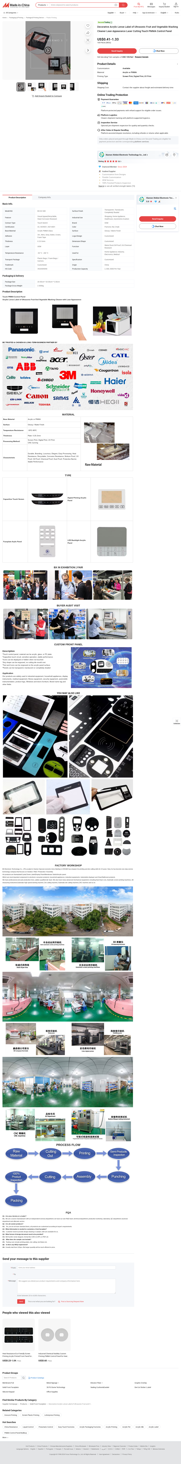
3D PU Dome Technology (56, 1387)
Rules (177, 12)
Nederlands (95, 1449)
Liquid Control (28, 1427)
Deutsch (86, 1449)
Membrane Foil (8, 1383)
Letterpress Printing (52, 1415)
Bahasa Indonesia (159, 1449)
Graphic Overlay (141, 1383)
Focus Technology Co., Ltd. (74, 1454)
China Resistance (11, 1427)
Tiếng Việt (146, 1449)
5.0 (148, 201)
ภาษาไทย (131, 1449)
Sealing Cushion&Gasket (99, 1387)
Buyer (122, 12)
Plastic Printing (51, 18)
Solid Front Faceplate (10, 1387)
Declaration (116, 1454)
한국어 (110, 1449)
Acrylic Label (153, 1427)
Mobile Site (144, 1446)
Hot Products (30, 1446)
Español (40, 1449)
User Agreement (104, 1454)
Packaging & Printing (16, 18)
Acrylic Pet (126, 1427)
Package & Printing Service (35, 18)
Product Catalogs (37, 1378)
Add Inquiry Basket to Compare (48, 96)
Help (134, 12)
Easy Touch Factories (66, 1427)
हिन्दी (123, 1449)
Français (58, 1449)
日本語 (117, 1449)
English (33, 1449)
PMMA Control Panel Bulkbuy (15, 1433)
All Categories (11, 12)
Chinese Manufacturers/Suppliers (61, 1446)
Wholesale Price (94, 1446)
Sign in (176, 6)
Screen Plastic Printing (30, 1415)
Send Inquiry (117, 51)
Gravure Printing (10, 1415)
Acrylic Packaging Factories (90, 1427)
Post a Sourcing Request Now (71, 1301)
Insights (152, 1446)
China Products (42, 1446)
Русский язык (68, 1449)
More (4, 1437)
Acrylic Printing (111, 1427)
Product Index (133, 1446)
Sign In (101, 186)
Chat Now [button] (160, 51)
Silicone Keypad (8, 1392)
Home (4, 18)
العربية (104, 1449)
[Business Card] (175, 208)
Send (21, 1301)
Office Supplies (52, 1392)
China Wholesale (80, 1446)
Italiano (78, 1449)
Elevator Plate (95, 1383)
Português (49, 1449)
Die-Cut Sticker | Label (143, 1387)
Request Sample (141, 57)
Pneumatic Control (46, 1427)
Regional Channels (119, 1446)
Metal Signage (52, 1383)
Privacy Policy (127, 1454)
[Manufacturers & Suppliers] (15, 5)
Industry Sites (106, 1446)
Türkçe (138, 1449)
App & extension (148, 12)
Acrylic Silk (140, 1427)
